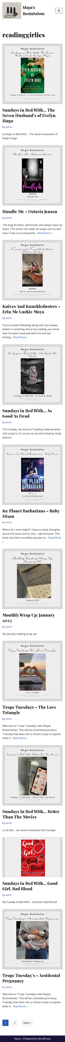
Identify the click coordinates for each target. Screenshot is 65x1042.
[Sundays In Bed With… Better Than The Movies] (32, 775)
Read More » (44, 233)
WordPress (44, 1038)
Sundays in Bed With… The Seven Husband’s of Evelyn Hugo (29, 115)
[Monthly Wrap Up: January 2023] (32, 579)
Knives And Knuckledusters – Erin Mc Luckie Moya (31, 308)
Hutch (9, 522)
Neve (17, 1038)
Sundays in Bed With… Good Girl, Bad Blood (30, 885)
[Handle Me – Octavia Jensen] (32, 175)
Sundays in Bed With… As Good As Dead (27, 413)
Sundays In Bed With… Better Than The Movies (30, 814)
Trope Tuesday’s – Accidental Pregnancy (31, 978)
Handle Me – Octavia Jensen (29, 211)
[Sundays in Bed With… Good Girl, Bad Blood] (32, 857)
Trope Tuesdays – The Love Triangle (29, 709)
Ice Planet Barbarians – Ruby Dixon (30, 513)
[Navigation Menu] (59, 10)
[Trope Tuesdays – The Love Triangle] (32, 671)
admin (9, 126)
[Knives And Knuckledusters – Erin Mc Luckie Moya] (32, 270)
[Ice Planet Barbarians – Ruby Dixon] (32, 474)
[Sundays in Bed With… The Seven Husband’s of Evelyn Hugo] (32, 74)
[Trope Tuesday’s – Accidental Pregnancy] (32, 939)
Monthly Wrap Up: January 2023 (28, 617)
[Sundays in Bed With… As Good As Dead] (32, 374)
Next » (27, 1023)
